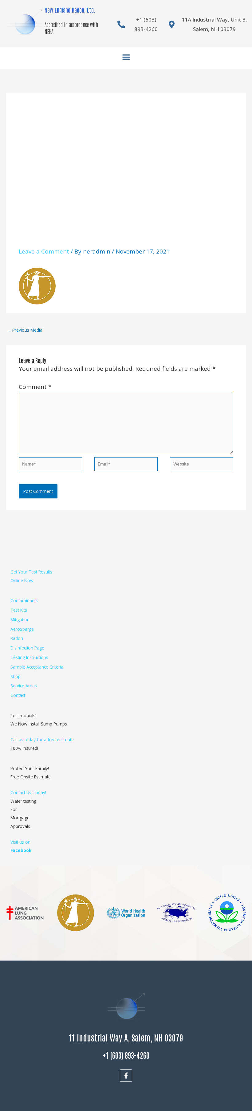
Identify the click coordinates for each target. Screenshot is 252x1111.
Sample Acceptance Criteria (36, 667)
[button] (126, 56)
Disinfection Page (27, 648)
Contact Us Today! (28, 792)
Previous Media (24, 330)
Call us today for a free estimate (42, 739)
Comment (35, 387)
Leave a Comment (44, 251)
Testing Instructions (29, 657)
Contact (17, 695)
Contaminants (24, 600)
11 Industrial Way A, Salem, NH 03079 (126, 1037)
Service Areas (23, 686)
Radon (16, 638)
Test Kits (18, 610)
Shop (15, 676)
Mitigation (20, 619)
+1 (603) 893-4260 (126, 1055)
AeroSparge (22, 629)
